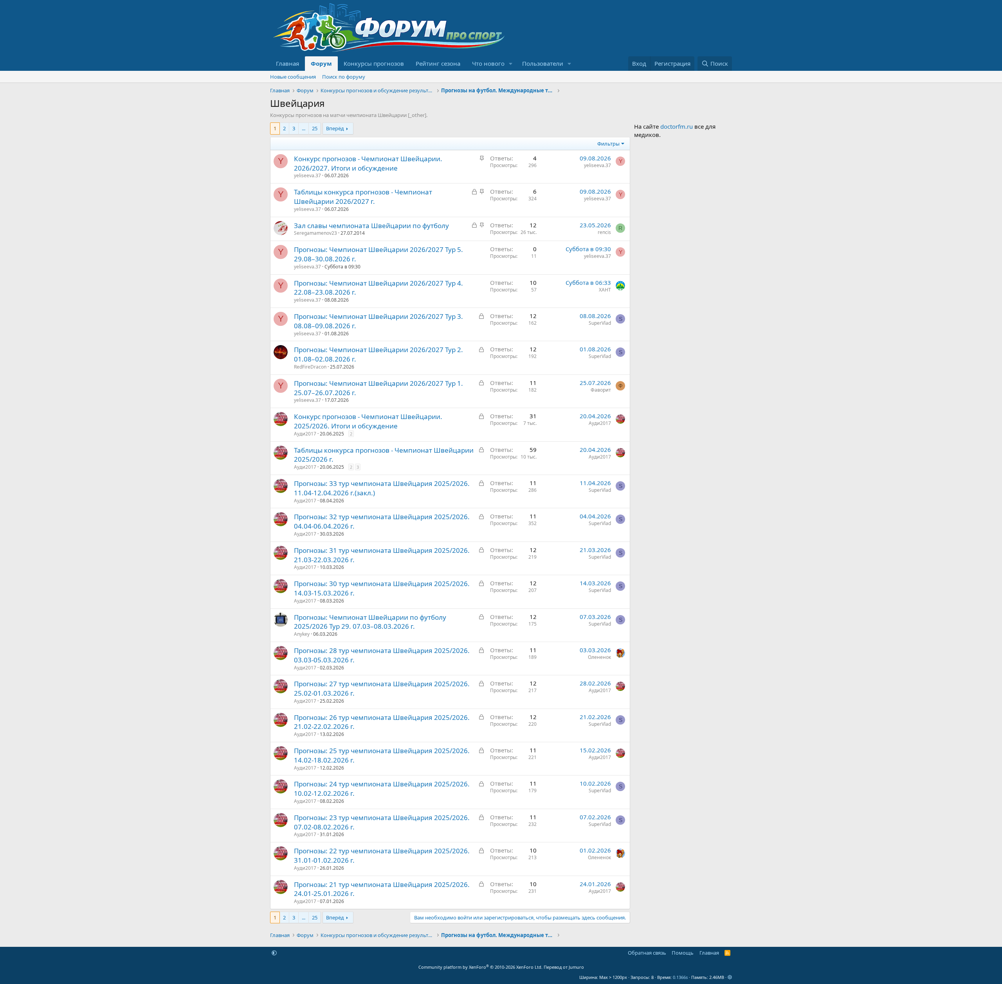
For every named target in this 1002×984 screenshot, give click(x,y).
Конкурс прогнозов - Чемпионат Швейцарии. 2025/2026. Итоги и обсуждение (368, 421)
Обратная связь (647, 952)
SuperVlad (600, 323)
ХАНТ (605, 289)
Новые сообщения (293, 76)
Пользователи (542, 63)
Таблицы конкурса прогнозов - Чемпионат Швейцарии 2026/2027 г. (363, 196)
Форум (321, 63)
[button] (510, 63)
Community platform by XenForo (480, 967)
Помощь (683, 952)
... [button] (303, 128)
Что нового (488, 63)
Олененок (599, 657)
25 (314, 128)
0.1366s (680, 977)
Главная (287, 63)
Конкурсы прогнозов (374, 63)
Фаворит (601, 390)
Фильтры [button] (608, 143)
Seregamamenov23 (315, 233)
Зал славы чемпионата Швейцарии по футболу (371, 225)
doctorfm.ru (676, 126)
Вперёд (335, 128)
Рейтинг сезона (438, 63)
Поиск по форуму (343, 76)
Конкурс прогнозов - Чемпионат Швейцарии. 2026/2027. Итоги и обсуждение (368, 163)
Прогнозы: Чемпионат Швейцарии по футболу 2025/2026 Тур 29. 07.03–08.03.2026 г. (370, 622)
